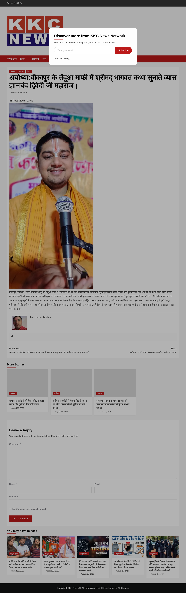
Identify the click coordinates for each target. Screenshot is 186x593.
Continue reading (61, 59)
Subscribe (123, 50)
